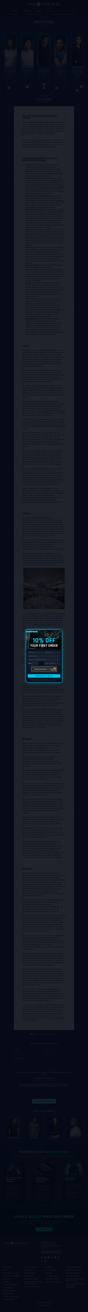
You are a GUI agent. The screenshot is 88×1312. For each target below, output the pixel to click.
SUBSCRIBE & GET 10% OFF (44, 676)
